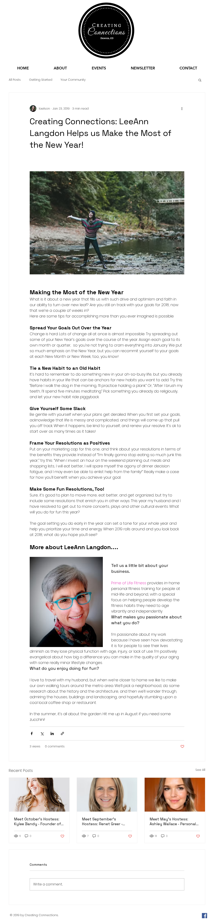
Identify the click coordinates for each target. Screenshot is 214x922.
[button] (200, 80)
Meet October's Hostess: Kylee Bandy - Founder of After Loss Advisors (37, 821)
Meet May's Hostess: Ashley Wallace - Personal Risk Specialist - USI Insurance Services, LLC (173, 821)
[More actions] (181, 108)
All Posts (15, 80)
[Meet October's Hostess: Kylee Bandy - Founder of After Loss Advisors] (39, 795)
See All (200, 770)
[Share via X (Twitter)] (42, 733)
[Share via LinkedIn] (52, 733)
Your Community (73, 80)
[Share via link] (62, 733)
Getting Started (40, 80)
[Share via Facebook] (32, 733)
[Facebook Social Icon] (204, 915)
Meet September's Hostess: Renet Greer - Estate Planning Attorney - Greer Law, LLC (106, 821)
